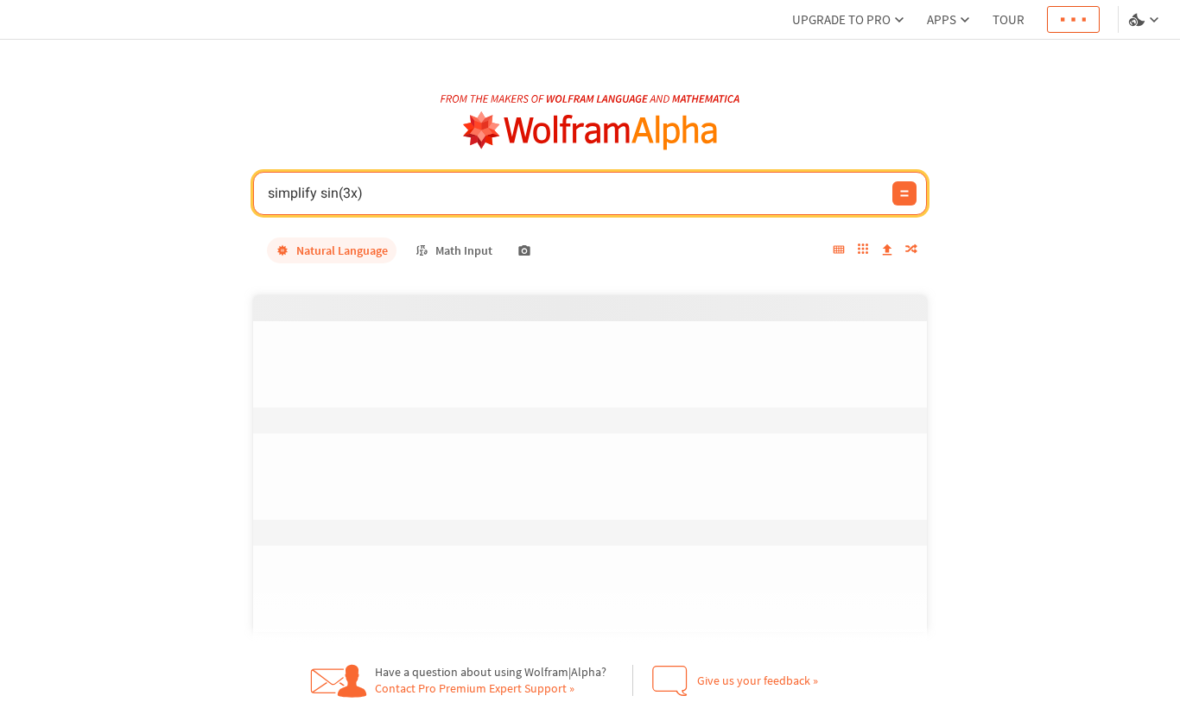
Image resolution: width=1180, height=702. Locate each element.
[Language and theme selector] (1145, 20)
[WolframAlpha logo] (590, 130)
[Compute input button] (904, 193)
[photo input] (524, 250)
